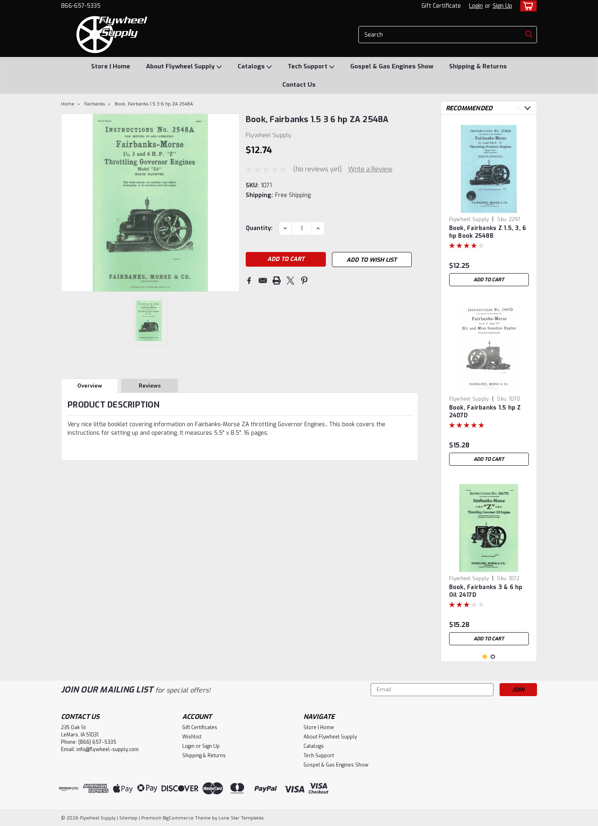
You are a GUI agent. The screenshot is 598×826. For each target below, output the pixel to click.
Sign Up (502, 6)
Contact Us (299, 85)
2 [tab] (493, 657)
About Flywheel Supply (181, 66)
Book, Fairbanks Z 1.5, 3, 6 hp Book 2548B (487, 232)
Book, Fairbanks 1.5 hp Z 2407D (485, 411)
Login (476, 6)
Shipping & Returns (478, 66)
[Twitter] (290, 280)
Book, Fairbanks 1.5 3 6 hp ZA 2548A (154, 104)
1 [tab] (484, 657)
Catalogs (252, 66)
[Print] (277, 280)
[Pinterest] (304, 280)
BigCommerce (178, 818)
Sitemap (128, 818)
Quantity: (259, 228)
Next (232, 202)
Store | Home (110, 66)
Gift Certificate (441, 6)
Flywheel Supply (469, 219)
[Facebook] (249, 280)
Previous (68, 202)
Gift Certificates (199, 727)
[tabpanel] (489, 205)
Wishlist (191, 737)
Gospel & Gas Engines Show (391, 66)
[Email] (263, 280)
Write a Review (370, 169)
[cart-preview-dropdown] (526, 5)
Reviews (150, 385)
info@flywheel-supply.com (107, 749)
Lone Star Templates (241, 818)
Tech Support (308, 66)
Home (67, 104)
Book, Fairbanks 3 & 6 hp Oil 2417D (486, 591)
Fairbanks (94, 104)
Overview (89, 385)
